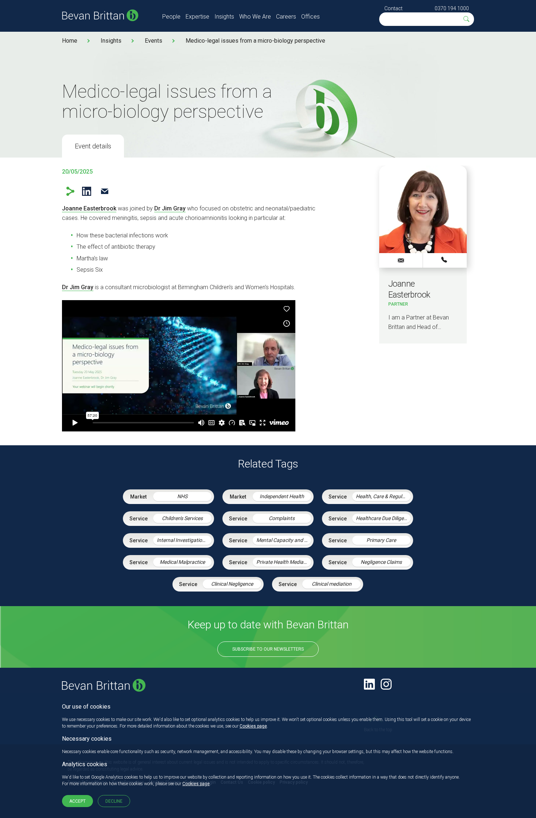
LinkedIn (86, 191)
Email (104, 191)
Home (69, 40)
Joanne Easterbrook (89, 208)
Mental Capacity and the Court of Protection (283, 540)
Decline (114, 801)
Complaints (282, 518)
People (171, 16)
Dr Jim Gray (170, 208)
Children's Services (182, 518)
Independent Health (282, 496)
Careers (286, 16)
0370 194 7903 (445, 260)
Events (153, 40)
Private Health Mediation (283, 562)
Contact (393, 8)
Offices (310, 16)
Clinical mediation (331, 584)
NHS (182, 496)
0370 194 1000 (452, 8)
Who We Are (255, 16)
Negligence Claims (381, 562)
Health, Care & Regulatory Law (383, 496)
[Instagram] (386, 684)
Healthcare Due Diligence (383, 518)
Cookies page (253, 726)
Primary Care (381, 540)
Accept (77, 801)
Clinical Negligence (232, 584)
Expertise (197, 16)
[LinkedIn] (369, 684)
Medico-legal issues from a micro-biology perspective (255, 40)
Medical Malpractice (182, 562)
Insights (224, 16)
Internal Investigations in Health (184, 540)
